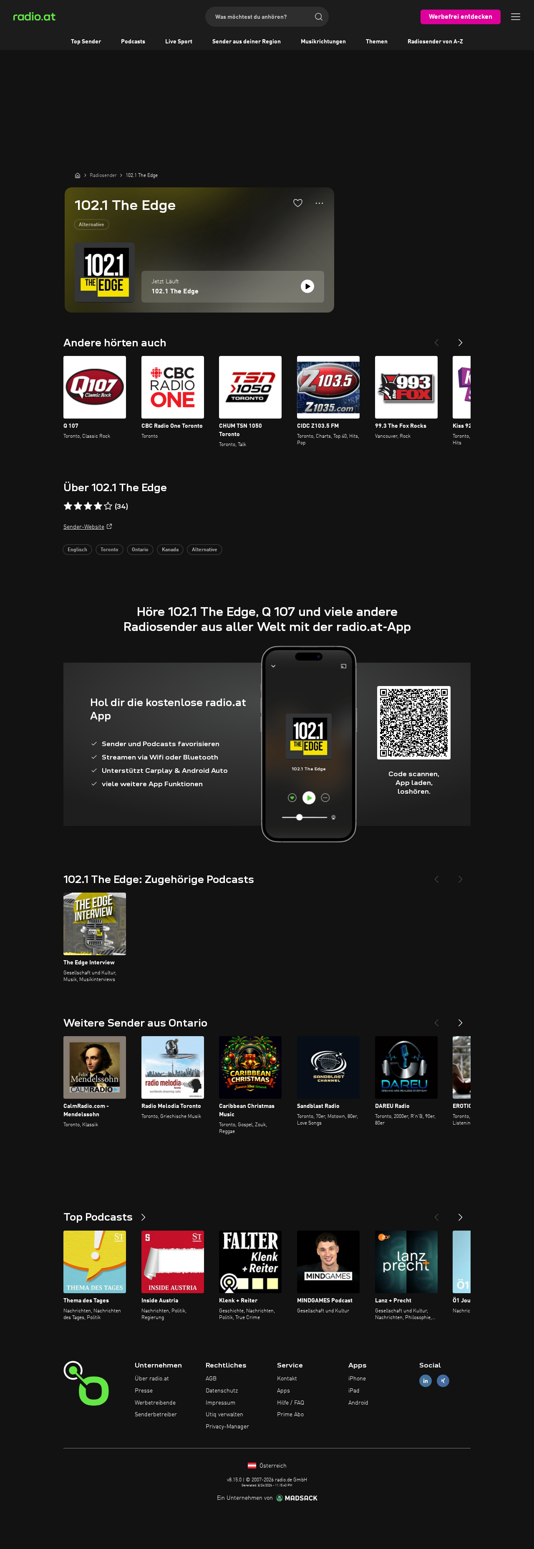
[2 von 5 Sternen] (78, 506)
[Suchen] (319, 17)
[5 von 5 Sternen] (108, 506)
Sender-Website (83, 527)
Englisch (77, 549)
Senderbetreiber (156, 1415)
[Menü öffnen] (516, 17)
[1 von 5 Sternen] (68, 506)
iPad (354, 1391)
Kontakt (287, 1379)
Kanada (170, 549)
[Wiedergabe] (307, 286)
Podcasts (133, 42)
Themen (377, 42)
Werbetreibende (155, 1403)
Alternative (91, 224)
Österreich (272, 1466)
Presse (144, 1391)
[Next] (461, 339)
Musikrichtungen (323, 42)
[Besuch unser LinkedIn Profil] (425, 1381)
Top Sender (86, 42)
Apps (283, 1391)
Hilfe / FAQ (290, 1403)
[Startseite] (77, 175)
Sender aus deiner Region (246, 42)
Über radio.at (152, 1379)
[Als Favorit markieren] (298, 202)
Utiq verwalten (224, 1415)
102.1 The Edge (175, 291)
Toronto (109, 549)
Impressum (220, 1403)
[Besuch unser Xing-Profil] (443, 1381)
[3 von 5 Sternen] (88, 506)
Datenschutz (222, 1391)
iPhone (357, 1379)
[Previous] (436, 339)
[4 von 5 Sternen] (98, 506)
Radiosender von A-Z (435, 42)
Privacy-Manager (227, 1427)
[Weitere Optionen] (319, 203)
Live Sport (178, 42)
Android (358, 1403)
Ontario (140, 549)
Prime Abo (290, 1415)
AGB (211, 1379)
